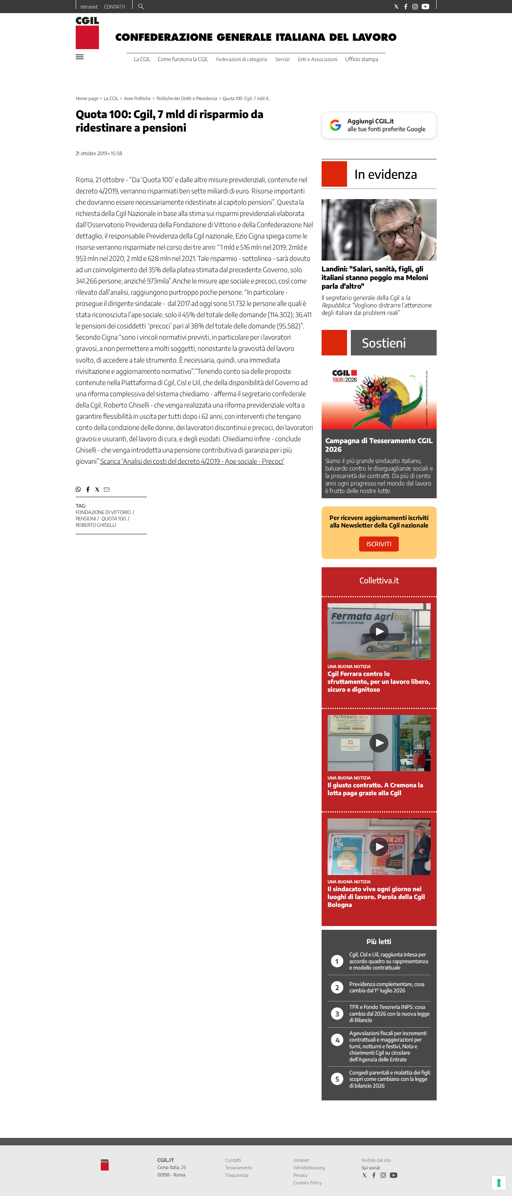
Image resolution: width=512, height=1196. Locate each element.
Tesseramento (238, 1168)
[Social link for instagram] (415, 6)
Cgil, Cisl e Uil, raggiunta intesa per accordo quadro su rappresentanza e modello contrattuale (388, 961)
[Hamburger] (80, 56)
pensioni (86, 519)
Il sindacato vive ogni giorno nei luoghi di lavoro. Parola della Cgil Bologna (376, 896)
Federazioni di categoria (241, 59)
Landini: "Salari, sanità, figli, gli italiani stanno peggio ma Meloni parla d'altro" (375, 277)
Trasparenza (237, 1175)
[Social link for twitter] (396, 6)
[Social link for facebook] (406, 6)
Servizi (282, 59)
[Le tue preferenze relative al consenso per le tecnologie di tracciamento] (499, 1183)
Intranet (89, 7)
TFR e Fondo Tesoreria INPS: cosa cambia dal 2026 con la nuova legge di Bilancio (389, 1013)
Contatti (233, 1160)
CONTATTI (114, 7)
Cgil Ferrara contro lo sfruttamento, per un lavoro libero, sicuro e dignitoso (379, 681)
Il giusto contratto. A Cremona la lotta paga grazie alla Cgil (375, 789)
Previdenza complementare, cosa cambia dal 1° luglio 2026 (386, 987)
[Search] (141, 7)
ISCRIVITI (379, 544)
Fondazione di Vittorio (103, 512)
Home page (87, 98)
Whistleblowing (309, 1168)
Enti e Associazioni (317, 59)
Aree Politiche (137, 98)
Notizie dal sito (376, 1160)
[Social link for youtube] (425, 6)
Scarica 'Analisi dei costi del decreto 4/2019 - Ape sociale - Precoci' (192, 461)
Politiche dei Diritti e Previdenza (187, 98)
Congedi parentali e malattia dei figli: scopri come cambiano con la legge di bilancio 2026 (390, 1079)
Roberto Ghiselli (96, 525)
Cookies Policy (307, 1183)
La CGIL (111, 98)
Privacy (300, 1175)
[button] (78, 489)
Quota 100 (114, 519)
